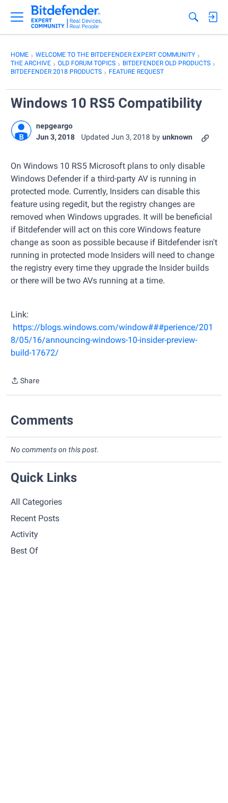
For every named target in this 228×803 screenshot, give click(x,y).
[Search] (193, 17)
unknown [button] (177, 137)
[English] (66, 17)
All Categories (36, 502)
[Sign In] (212, 17)
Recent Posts (35, 518)
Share (25, 381)
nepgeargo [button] (54, 126)
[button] (21, 130)
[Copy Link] (205, 137)
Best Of (24, 551)
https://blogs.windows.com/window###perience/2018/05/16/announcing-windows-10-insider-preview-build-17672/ (112, 340)
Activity (24, 534)
